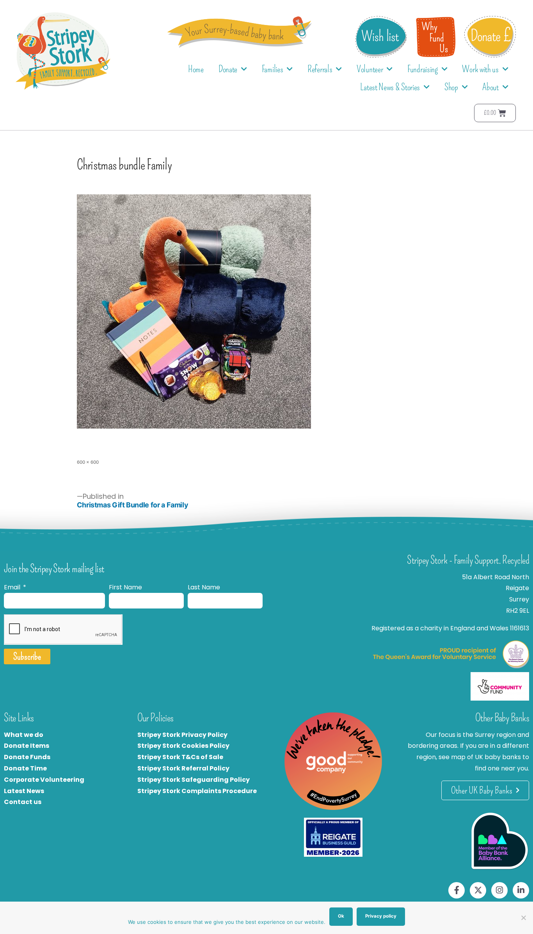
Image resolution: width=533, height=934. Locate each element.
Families (272, 69)
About (490, 87)
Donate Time (25, 768)
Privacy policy (380, 916)
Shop (451, 87)
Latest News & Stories (390, 87)
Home (196, 69)
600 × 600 (88, 462)
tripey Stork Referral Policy (185, 768)
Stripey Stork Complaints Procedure (197, 790)
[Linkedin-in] (521, 890)
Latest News (24, 790)
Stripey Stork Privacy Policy (182, 734)
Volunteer (370, 69)
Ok (341, 916)
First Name (125, 587)
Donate (228, 69)
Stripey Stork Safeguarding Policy (193, 779)
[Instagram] (499, 890)
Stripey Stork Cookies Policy (183, 745)
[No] (523, 918)
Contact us (22, 801)
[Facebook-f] (456, 890)
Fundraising (422, 69)
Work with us (480, 69)
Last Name (204, 587)
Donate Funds (27, 757)
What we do (23, 734)
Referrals (319, 69)
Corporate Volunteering (44, 779)
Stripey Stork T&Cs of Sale (180, 757)
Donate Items (26, 745)
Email (13, 587)
